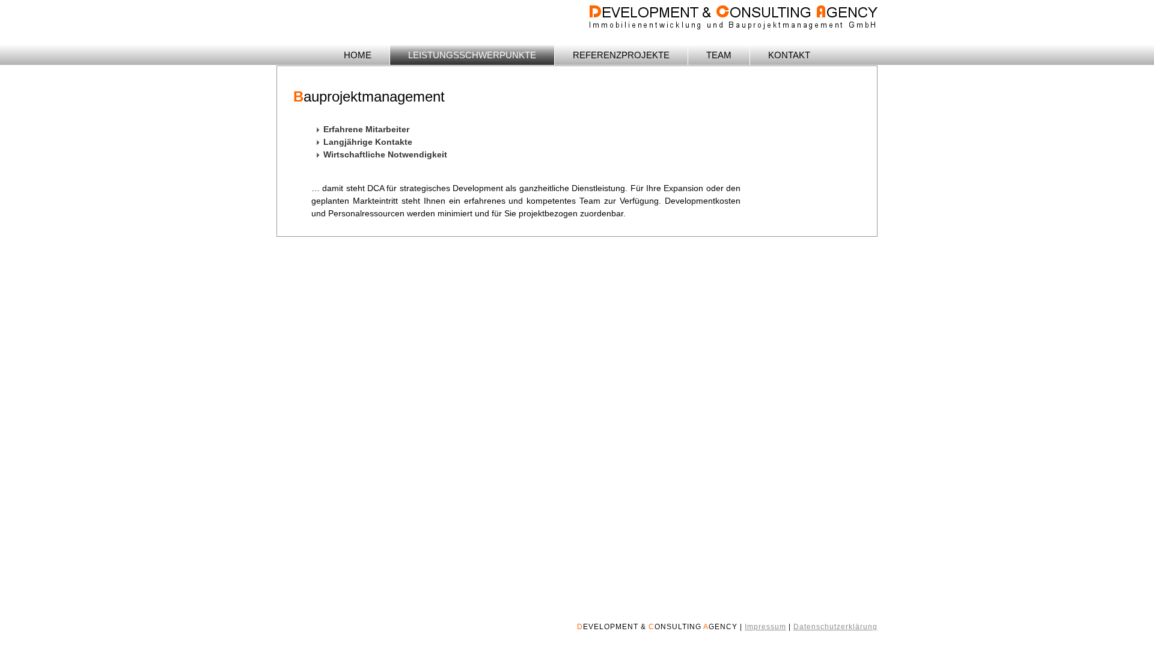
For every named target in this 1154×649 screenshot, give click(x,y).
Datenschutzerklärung (835, 627)
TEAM (718, 55)
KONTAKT (789, 55)
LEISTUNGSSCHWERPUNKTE (472, 55)
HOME (357, 55)
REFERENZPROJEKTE (621, 55)
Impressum (765, 627)
